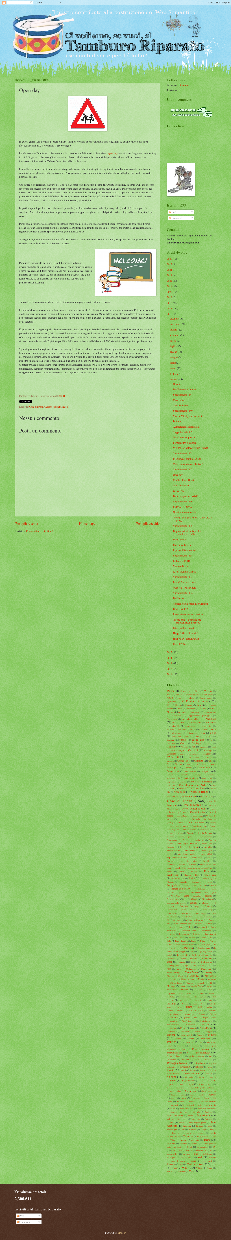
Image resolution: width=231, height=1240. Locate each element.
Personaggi (190, 1024)
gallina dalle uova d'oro (198, 892)
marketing (207, 972)
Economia (171, 847)
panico (187, 1017)
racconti (185, 1059)
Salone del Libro (191, 1073)
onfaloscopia (175, 1014)
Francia (209, 881)
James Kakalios (181, 941)
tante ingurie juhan (197, 1122)
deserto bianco (176, 833)
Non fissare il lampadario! (190, 1000)
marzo (173, 368)
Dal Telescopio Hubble (184, 389)
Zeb (191, 1171)
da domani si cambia (179, 826)
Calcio (183, 743)
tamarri (182, 1122)
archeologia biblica (191, 718)
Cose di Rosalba (197, 812)
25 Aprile (208, 691)
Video (193, 1160)
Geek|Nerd (175, 895)
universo (186, 1153)
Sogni (183, 1094)
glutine (205, 902)
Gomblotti (184, 906)
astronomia (211, 722)
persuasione (172, 1028)
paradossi (174, 1021)
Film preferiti (210, 874)
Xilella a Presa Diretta (184, 480)
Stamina (180, 1101)
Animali (202, 708)
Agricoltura (171, 701)
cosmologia (198, 815)
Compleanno (203, 767)
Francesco (196, 881)
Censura (170, 760)
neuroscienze (184, 996)
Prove (189, 1052)
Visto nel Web (195, 1164)
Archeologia (172, 719)
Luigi (185, 965)
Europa (170, 861)
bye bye (171, 743)
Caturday (207, 753)
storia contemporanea (207, 1108)
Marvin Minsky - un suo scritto (188, 416)
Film (197, 874)
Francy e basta (173, 885)
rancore (208, 1059)
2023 (169, 275)
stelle (200, 1105)
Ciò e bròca (178, 400)
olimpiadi (181, 1010)
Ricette (170, 1070)
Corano (183, 781)
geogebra (197, 895)
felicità (182, 871)
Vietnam (171, 1164)
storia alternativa (186, 1108)
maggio (174, 357)
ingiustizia (171, 934)
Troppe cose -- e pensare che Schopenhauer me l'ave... (187, 621)
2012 (169, 669)
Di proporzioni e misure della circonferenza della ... (187, 532)
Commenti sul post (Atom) (39, 531)
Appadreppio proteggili (200, 715)
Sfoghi (190, 1084)
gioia (185, 899)
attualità (175, 725)
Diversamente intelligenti (193, 840)
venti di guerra (178, 1160)
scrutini (213, 1077)
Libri (169, 961)
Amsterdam (190, 708)
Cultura (180, 822)
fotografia (183, 881)
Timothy (183, 1139)
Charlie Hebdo (184, 760)
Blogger (121, 1232)
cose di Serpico (183, 815)
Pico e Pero (205, 1028)
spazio (183, 1098)
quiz (210, 1056)
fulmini (203, 885)
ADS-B (170, 697)
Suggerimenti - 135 (183, 525)
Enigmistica (190, 850)
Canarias (171, 746)
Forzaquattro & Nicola (184, 442)
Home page (87, 523)
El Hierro (194, 847)
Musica (184, 989)
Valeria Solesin (186, 1157)
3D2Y (169, 694)
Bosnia (188, 736)
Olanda (170, 1010)
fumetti (212, 885)
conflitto (184, 774)
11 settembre (185, 691)
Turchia (188, 1146)
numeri (194, 1003)
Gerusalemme (173, 899)
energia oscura (173, 850)
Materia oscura (187, 979)
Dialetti (190, 833)
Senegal (201, 1080)
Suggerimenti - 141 (183, 394)
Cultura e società (52, 406)
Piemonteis (184, 1031)
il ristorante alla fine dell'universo (188, 923)
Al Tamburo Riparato (194, 701)
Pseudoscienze (203, 1052)
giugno (173, 351)
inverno (192, 937)
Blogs (213, 732)
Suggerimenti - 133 (183, 576)
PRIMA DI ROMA (182, 507)
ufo (211, 1150)
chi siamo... (183, 85)
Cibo (210, 760)
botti (197, 736)
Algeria (178, 705)
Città (204, 764)
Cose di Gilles (207, 796)
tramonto (184, 1143)
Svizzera (208, 1119)
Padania (174, 1017)
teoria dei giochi (195, 1133)
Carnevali (193, 750)
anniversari (195, 712)
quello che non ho (196, 1056)
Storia (172, 1108)
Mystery (209, 989)
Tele (183, 1129)
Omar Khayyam (196, 1010)
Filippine (187, 874)
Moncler (182, 986)
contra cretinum (191, 778)
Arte (182, 722)
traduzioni (171, 1143)
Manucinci (206, 968)
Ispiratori (177, 421)
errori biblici (206, 854)
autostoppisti (206, 726)
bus (211, 739)
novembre (175, 324)
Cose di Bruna (36, 406)
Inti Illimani (179, 937)
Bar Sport (182, 729)
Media (201, 979)
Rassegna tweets (177, 1063)
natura (190, 993)
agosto (173, 340)
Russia (202, 1070)
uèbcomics (201, 1150)
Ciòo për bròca (180, 405)
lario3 (169, 954)
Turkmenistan (202, 1146)
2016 (169, 314)
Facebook (171, 864)
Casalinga (208, 750)
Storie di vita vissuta (180, 1112)
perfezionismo (173, 1024)
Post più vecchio (148, 523)
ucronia (189, 1150)
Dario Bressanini (199, 826)
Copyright (171, 781)
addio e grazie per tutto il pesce (199, 694)
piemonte (171, 1031)
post (200, 1042)
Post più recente (26, 523)
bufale (182, 739)
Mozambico (172, 989)
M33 (169, 969)
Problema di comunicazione (187, 458)
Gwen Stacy (207, 909)
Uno (196, 1153)
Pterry (169, 1056)
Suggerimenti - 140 (183, 410)
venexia (212, 1157)
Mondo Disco (196, 986)
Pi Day (183, 1027)
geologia (208, 895)
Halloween (171, 913)
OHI (200, 1007)
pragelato (181, 1045)
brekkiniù (208, 736)
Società (174, 1094)
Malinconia (191, 968)
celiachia (208, 757)
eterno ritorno (197, 857)
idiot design (177, 920)
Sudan (190, 1115)
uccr (180, 1150)
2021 (169, 286)
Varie (200, 1157)
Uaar (173, 1150)
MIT (210, 982)
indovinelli (202, 927)
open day (112, 153)
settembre (175, 335)
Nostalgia (171, 1003)
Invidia (203, 937)
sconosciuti (189, 1077)
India (191, 927)
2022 (169, 280)
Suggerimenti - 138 (183, 453)
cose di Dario (172, 796)
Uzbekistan (207, 1153)
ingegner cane (189, 930)
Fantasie (193, 864)
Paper (205, 1017)
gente (186, 895)
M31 (210, 965)
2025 (169, 264)
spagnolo (212, 1094)
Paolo (196, 1017)
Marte (180, 975)
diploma (170, 836)
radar (197, 1059)
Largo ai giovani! (204, 951)
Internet (196, 933)
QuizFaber (171, 1059)
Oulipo (213, 1014)
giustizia (193, 902)
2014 (169, 658)
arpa (174, 722)
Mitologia (171, 986)
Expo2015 (207, 861)
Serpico (180, 1084)
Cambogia (196, 743)
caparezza (203, 746)
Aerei (180, 697)
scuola (65, 406)
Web (184, 1168)
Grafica (208, 906)
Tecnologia (172, 1129)
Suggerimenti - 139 (183, 432)
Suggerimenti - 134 (183, 555)
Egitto (182, 847)
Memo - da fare (180, 566)
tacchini (170, 1122)
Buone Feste (197, 739)
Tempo (213, 1129)
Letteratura (207, 958)
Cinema (178, 764)
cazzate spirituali (193, 757)
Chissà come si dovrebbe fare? (188, 464)
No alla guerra (200, 996)
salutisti (209, 1073)
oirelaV (209, 1007)
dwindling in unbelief (187, 843)
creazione (182, 819)
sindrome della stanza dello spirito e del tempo (196, 1087)
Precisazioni (194, 1045)
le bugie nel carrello (202, 954)
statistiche (193, 1101)
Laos (191, 951)
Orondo (202, 1014)
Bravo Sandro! (180, 609)
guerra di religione (189, 909)
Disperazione (172, 840)
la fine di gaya (204, 944)
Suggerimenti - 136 (183, 501)
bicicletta (203, 729)
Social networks (208, 1091)
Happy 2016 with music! (185, 633)
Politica (171, 1042)
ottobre (173, 329)
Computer (206, 771)
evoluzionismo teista (188, 861)
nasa (181, 993)
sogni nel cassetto (196, 1094)
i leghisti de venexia (204, 916)
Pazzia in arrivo (206, 1021)
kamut (194, 941)
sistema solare (175, 1091)
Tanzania (187, 1125)
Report (209, 1066)
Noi (172, 1000)
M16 (202, 965)
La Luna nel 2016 (181, 561)
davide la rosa (189, 829)
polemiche (205, 1038)
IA (168, 920)
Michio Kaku (176, 982)
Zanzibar (182, 1171)
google (196, 906)
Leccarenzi (171, 958)
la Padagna (187, 948)
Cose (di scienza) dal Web (192, 785)
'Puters (170, 691)
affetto (191, 697)
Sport (206, 1098)
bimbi (213, 729)
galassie (182, 892)
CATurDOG (173, 757)
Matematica (193, 975)
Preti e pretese (200, 1049)
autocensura (190, 726)
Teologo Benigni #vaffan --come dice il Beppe (192, 519)
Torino (207, 1139)
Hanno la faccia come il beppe (193, 913)
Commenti (176, 218)
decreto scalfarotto (208, 829)
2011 (169, 674)
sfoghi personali (206, 1084)
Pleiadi (178, 1038)
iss (211, 937)
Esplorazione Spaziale (177, 857)
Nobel (213, 996)
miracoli (200, 982)
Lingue (182, 961)
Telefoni (192, 1129)
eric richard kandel (187, 854)
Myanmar (198, 989)
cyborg (213, 822)
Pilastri (197, 1031)
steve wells (211, 1105)
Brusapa (170, 739)
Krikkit (203, 941)
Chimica (198, 760)
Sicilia (169, 1087)
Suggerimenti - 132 (183, 593)
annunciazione (210, 712)
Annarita (182, 711)
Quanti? (177, 384)
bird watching (177, 732)
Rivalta (193, 1070)
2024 (169, 269)
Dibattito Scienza (204, 832)
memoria (212, 979)
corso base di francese (201, 781)
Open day (178, 474)
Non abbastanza (181, 485)
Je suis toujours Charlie (184, 571)
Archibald (211, 718)
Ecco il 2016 (179, 644)
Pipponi (171, 1034)
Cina (169, 764)
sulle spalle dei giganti (177, 1119)
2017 (169, 308)
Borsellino (176, 736)
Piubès (212, 1035)
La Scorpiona (204, 947)
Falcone (182, 864)
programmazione (174, 1052)
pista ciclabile (187, 1034)
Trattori (195, 1143)
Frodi (186, 885)
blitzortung (192, 732)
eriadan (170, 854)
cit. (197, 764)
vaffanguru (171, 1157)
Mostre (209, 986)
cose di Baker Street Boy (191, 788)
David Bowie (179, 539)
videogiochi (207, 1160)
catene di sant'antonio (189, 753)
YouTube (171, 1171)
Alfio (169, 705)
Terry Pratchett (203, 1136)
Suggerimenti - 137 (183, 469)
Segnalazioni (188, 1080)
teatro (210, 1125)
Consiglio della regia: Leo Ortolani (190, 603)
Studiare (208, 1112)
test (214, 1136)
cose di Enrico (189, 796)
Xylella (199, 1167)
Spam (173, 1098)
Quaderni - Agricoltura (184, 587)
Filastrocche (172, 874)
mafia (178, 968)
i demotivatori (186, 916)
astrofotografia (195, 722)
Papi (214, 1017)
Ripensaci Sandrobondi (184, 550)
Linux (193, 961)
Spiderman (195, 1098)
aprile (173, 362)
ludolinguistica (173, 965)
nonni (209, 1000)
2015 (169, 652)
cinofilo (189, 764)
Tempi (203, 1129)
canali (209, 743)
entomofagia (206, 850)
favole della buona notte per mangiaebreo (193, 867)
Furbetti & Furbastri (180, 888)
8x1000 (179, 694)
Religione (185, 1066)
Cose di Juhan (179, 800)
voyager (174, 1167)
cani (193, 746)
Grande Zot (172, 909)
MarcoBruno (191, 972)
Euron (210, 857)
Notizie (185, 1003)
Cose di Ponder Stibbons (194, 808)
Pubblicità (180, 1056)
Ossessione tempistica (184, 437)
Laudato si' (182, 954)
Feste (206, 871)
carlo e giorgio (177, 750)
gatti (214, 892)
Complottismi (173, 771)
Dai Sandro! (179, 598)
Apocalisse (176, 715)
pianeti (193, 1028)
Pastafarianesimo (189, 1021)
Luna (194, 965)
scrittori (202, 1077)
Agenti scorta (206, 697)
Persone (205, 1024)
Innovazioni (184, 934)
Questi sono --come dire (185, 512)
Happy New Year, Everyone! (187, 638)
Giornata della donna (176, 902)
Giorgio (194, 899)
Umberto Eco (172, 1153)
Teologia (175, 1133)
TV (214, 1146)
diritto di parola (186, 836)
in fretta (209, 923)
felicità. (194, 871)
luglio (173, 346)
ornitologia (190, 1014)
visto (181, 1164)
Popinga (189, 1042)
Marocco (170, 975)
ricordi (183, 1070)
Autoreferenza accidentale (186, 426)
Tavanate (199, 1125)
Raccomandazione (182, 545)
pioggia (209, 1031)
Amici (199, 705)
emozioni (208, 847)
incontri (182, 927)
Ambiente (189, 705)
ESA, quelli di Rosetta (184, 628)
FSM (194, 885)
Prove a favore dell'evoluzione (188, 614)
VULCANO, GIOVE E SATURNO (190, 448)
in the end (171, 927)
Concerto (171, 774)
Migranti (189, 982)
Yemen (209, 1167)
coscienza (171, 785)
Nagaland (171, 993)
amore (179, 708)
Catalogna (171, 753)
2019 (169, 297)
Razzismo (200, 1063)
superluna (196, 1119)
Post (173, 212)
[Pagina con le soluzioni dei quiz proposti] (191, 116)
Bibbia (193, 729)
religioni (199, 1066)
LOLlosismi (206, 961)
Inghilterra (206, 930)
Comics (188, 767)
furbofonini (200, 888)
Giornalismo (207, 899)
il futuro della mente (194, 920)
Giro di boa (178, 491)
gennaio (174, 379)
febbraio (174, 374)
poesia (191, 1038)
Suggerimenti (204, 1115)
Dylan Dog (207, 843)
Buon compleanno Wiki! (185, 496)
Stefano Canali (188, 1105)
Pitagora (200, 1034)
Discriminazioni (205, 836)
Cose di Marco (192, 805)
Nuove (204, 1003)
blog (203, 732)
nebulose (200, 993)
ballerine (170, 729)
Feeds (169, 871)
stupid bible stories (175, 1115)
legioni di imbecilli (189, 958)
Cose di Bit (180, 791)
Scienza (171, 1077)
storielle (197, 1111)
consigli (197, 774)
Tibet (172, 1140)
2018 (169, 303)
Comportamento (189, 771)
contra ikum (207, 778)
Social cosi (190, 1091)
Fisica (192, 878)
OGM (189, 1007)
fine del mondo (177, 878)
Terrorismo (188, 1136)
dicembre (174, 318)
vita (214, 1164)
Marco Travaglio (174, 972)
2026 (169, 258)
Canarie (184, 746)
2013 (169, 663)
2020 (169, 292)
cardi (214, 746)
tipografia (195, 1140)
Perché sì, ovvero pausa (184, 582)
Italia (169, 940)
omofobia (212, 1010)
